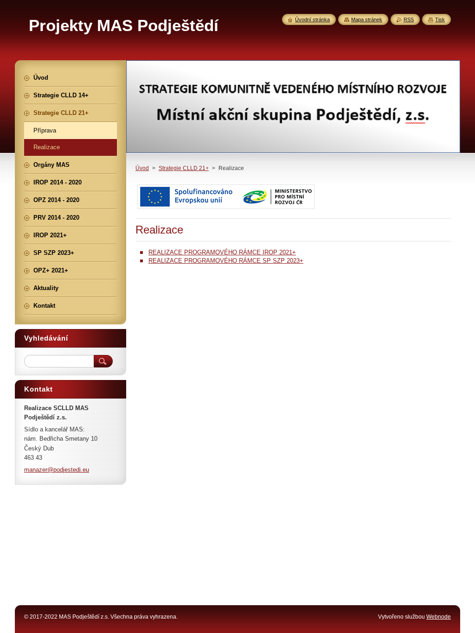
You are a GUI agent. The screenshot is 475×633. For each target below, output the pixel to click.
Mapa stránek (366, 19)
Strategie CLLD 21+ (184, 168)
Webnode (438, 617)
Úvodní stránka (312, 19)
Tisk (440, 19)
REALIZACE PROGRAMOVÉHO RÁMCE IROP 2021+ (222, 252)
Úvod (142, 168)
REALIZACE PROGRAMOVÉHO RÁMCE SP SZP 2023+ (225, 260)
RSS (409, 19)
